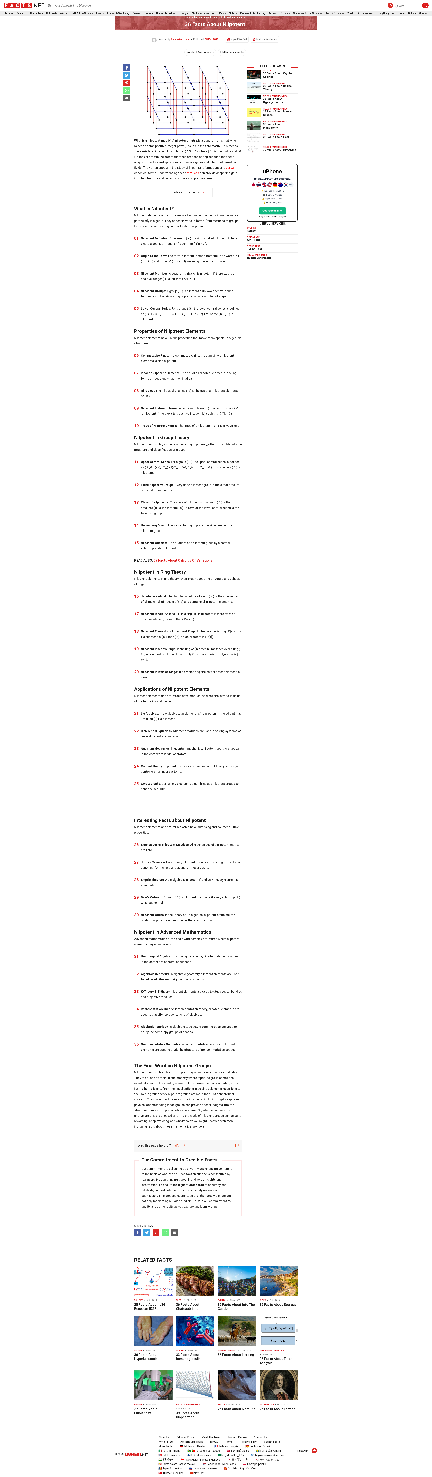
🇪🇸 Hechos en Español (258, 1446)
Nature (233, 13)
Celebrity (21, 13)
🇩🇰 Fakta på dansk (238, 1450)
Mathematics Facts (232, 52)
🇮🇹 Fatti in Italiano (169, 1450)
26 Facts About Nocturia (236, 1409)
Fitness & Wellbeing (118, 13)
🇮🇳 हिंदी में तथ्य (165, 1459)
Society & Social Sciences (307, 13)
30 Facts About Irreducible (280, 149)
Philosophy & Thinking (252, 13)
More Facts (165, 1446)
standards (196, 1185)
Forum (401, 13)
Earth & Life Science (81, 13)
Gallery (412, 13)
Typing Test (254, 249)
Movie (222, 13)
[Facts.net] (23, 5)
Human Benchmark (259, 258)
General (136, 13)
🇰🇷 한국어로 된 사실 (267, 1459)
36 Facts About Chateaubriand (187, 1307)
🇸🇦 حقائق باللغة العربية (231, 1455)
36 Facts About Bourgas (278, 1305)
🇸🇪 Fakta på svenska (268, 1450)
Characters (36, 13)
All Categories (365, 13)
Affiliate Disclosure (191, 1441)
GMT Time (253, 239)
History (148, 13)
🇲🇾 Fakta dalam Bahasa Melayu (176, 1464)
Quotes (423, 13)
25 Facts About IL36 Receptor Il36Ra (149, 1307)
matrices (193, 173)
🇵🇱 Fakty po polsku (254, 1464)
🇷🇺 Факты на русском (203, 1468)
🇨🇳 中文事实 (197, 1473)
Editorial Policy (185, 1437)
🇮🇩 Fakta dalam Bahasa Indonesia (200, 1459)
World (350, 13)
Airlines (9, 13)
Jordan (230, 167)
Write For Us (165, 1441)
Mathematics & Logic (204, 13)
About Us (163, 1437)
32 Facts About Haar (276, 137)
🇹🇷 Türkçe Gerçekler (170, 1473)
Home (187, 17)
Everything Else (385, 13)
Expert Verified (239, 39)
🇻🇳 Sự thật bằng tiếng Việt (240, 1468)
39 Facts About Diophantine (187, 1415)
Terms (229, 1441)
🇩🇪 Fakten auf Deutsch (193, 1446)
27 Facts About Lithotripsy (146, 1411)
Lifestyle (183, 13)
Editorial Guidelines (266, 39)
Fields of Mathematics (233, 17)
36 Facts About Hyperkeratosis (146, 1357)
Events (100, 13)
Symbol (251, 230)
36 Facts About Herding (236, 1355)
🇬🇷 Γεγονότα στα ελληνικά (267, 1455)
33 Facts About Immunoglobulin (188, 1357)
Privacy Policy (248, 1441)
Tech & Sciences (335, 13)
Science (285, 13)
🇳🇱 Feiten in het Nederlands (219, 1464)
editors (179, 1190)
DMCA (214, 1441)
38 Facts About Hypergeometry (273, 100)
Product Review (237, 1437)
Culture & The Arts (56, 13)
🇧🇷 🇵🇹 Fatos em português (203, 1450)
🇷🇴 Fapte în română (170, 1468)
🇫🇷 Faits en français (226, 1446)
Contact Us (260, 1437)
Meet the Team (211, 1437)
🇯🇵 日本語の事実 (238, 1459)
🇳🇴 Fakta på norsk (169, 1455)
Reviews (273, 13)
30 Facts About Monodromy (272, 126)
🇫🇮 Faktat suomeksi (199, 1455)
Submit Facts (272, 1441)
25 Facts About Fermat (277, 1409)
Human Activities (165, 13)
